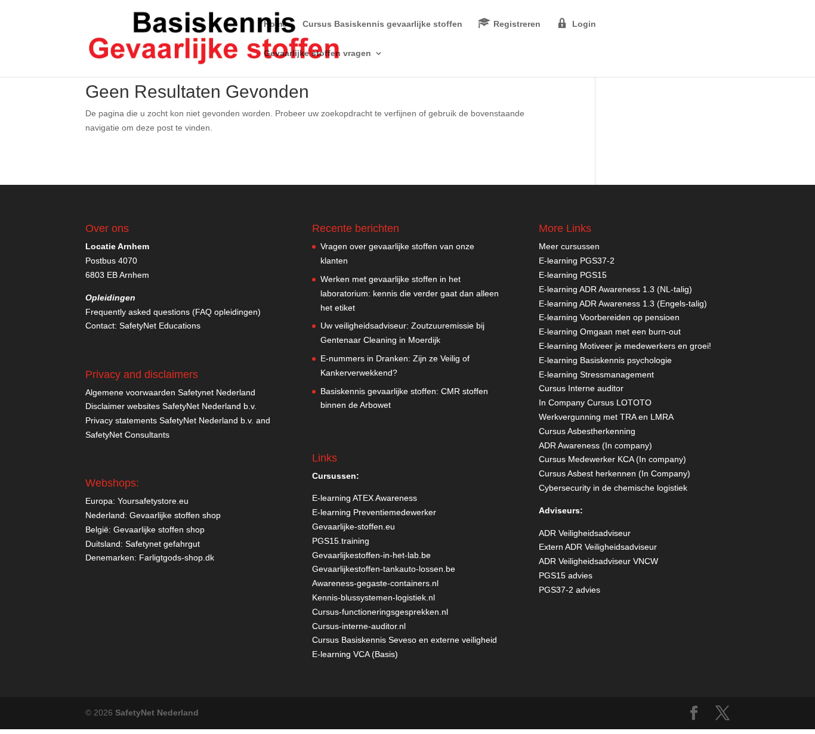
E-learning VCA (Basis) (355, 654)
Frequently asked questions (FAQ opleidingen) (173, 312)
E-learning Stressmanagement (596, 374)
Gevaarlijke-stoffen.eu (353, 526)
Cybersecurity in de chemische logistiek (613, 488)
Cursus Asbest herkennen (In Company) (614, 473)
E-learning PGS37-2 (577, 260)
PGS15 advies (565, 575)
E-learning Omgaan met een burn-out (610, 331)
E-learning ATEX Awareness (364, 498)
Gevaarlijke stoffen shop (175, 515)
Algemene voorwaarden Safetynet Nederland (170, 392)
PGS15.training (342, 541)
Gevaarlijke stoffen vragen (317, 53)
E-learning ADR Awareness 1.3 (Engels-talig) (623, 303)
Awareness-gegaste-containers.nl (375, 583)
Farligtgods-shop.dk (176, 557)
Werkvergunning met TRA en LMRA (606, 417)
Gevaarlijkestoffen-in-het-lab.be (371, 555)
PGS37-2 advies (569, 589)
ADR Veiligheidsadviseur (585, 533)
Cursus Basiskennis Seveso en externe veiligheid (404, 640)
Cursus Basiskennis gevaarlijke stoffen (382, 24)
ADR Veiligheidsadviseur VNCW (598, 561)
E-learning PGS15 (573, 275)
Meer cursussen (569, 246)
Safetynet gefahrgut (162, 544)
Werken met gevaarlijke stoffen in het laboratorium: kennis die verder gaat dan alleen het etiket (409, 293)
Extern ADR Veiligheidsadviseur (598, 547)
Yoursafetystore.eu (153, 501)
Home (275, 24)
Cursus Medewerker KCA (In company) (612, 459)
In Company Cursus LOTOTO (595, 402)
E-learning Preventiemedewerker (374, 512)
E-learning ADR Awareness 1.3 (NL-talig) (615, 289)
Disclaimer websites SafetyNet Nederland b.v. (171, 406)
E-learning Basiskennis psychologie (605, 360)
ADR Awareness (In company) (595, 445)
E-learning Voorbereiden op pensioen (609, 317)
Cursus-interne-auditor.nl (359, 626)
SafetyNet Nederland (157, 712)
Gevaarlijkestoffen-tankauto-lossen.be (383, 569)
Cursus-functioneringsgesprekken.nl (380, 612)
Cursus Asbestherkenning (587, 431)
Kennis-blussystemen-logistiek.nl (373, 597)
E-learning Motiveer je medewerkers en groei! (625, 346)
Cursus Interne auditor (581, 388)
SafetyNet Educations (159, 325)
